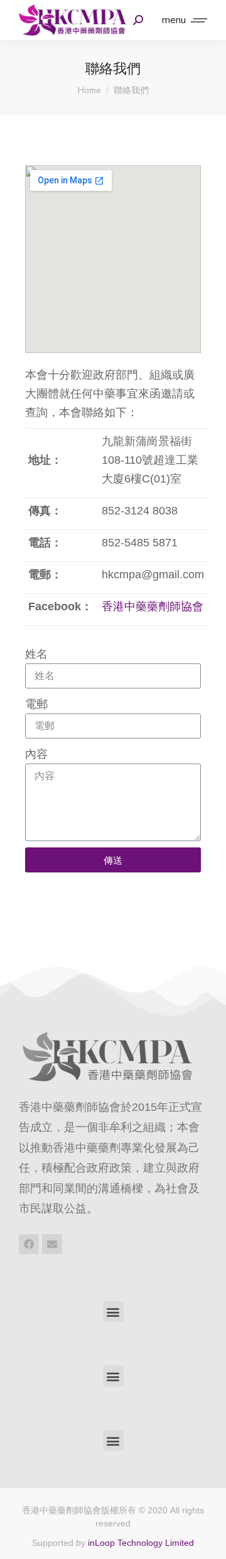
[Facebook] (29, 1244)
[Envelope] (52, 1244)
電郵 (36, 704)
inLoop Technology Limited (141, 1543)
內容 (36, 754)
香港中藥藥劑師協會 (152, 606)
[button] (113, 1311)
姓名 (36, 654)
